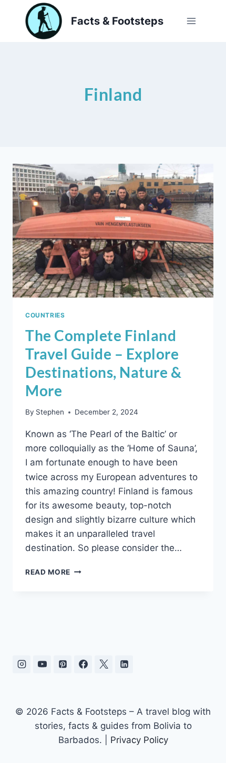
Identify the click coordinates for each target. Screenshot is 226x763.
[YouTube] (42, 664)
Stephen (50, 412)
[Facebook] (83, 664)
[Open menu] (191, 21)
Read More (53, 572)
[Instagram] (21, 664)
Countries (45, 315)
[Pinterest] (62, 664)
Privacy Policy (139, 740)
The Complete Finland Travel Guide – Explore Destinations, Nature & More (103, 362)
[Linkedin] (124, 664)
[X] (103, 664)
